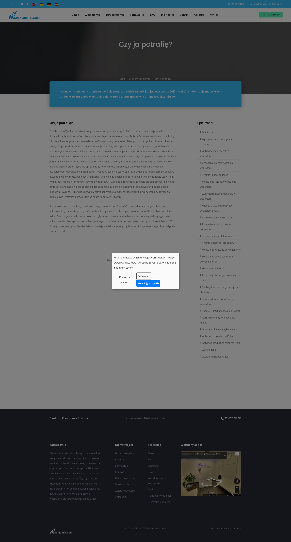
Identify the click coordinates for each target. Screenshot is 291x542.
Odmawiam (144, 276)
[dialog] (145, 271)
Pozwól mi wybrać (124, 280)
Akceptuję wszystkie (148, 283)
